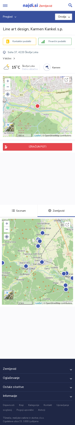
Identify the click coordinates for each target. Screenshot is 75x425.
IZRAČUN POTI (37, 146)
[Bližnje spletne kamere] (46, 67)
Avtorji (41, 409)
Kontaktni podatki (21, 41)
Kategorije (33, 405)
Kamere (56, 67)
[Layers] (9, 127)
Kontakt (48, 405)
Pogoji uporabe (25, 409)
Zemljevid (58, 211)
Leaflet (37, 135)
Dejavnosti (8, 405)
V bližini (7, 58)
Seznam (21, 211)
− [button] (8, 86)
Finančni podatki (57, 41)
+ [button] (8, 81)
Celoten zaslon (66, 80)
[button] (8, 94)
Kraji (21, 405)
